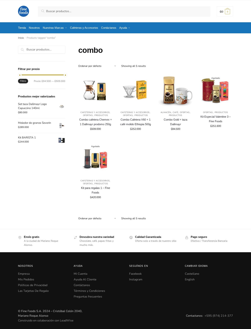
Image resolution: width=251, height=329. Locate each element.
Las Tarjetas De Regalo (33, 291)
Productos (101, 115)
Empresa (24, 274)
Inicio (21, 38)
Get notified (215, 137)
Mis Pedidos (26, 279)
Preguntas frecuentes (88, 297)
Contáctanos (82, 285)
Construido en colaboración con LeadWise (45, 321)
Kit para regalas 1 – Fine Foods (95, 190)
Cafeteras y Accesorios (95, 112)
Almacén (166, 112)
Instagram (135, 279)
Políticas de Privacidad (32, 285)
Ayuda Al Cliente (85, 279)
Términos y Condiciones (89, 291)
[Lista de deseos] (107, 78)
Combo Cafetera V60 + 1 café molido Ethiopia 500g (135, 122)
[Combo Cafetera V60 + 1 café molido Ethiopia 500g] (135, 90)
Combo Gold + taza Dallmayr (175, 122)
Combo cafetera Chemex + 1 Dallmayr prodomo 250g (95, 122)
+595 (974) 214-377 (219, 316)
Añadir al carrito (95, 137)
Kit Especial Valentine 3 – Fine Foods (215, 119)
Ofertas (88, 115)
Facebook (135, 274)
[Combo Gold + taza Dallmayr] (175, 90)
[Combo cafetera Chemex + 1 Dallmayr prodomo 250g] (95, 90)
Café (175, 112)
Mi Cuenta (80, 274)
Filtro (23, 81)
